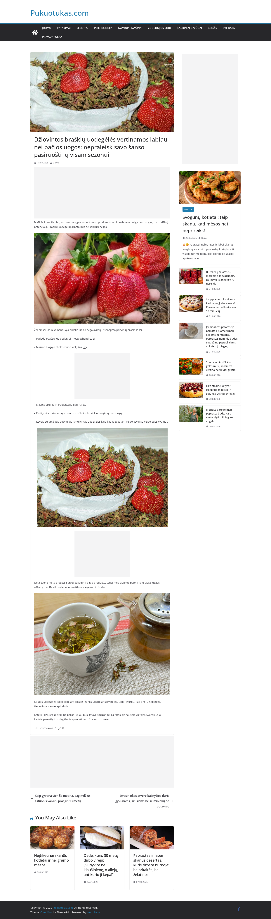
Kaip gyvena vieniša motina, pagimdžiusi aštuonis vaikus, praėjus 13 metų (63, 798)
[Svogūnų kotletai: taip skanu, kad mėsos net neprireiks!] (210, 187)
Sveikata (229, 28)
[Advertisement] (102, 192)
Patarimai (64, 28)
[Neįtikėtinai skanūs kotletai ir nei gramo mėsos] (52, 829)
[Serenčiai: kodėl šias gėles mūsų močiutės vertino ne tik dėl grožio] (191, 369)
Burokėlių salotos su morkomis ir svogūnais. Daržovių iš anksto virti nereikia (220, 277)
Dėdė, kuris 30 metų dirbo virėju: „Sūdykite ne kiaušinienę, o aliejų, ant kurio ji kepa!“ (101, 865)
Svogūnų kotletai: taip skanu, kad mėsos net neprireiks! (205, 223)
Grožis (212, 28)
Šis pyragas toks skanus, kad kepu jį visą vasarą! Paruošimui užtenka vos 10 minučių (221, 305)
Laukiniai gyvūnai (189, 28)
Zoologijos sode (159, 28)
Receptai (82, 28)
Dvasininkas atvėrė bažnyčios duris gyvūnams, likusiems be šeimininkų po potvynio (142, 801)
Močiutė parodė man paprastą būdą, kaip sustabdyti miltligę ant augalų (220, 415)
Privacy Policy (52, 36)
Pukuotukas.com (59, 13)
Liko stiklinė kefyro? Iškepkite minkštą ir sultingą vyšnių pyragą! (220, 389)
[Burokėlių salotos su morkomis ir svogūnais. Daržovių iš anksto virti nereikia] (191, 280)
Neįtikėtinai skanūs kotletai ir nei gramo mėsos (51, 860)
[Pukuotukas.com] (34, 32)
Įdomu (46, 28)
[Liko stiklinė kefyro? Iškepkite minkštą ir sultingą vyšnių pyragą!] (191, 392)
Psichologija (103, 28)
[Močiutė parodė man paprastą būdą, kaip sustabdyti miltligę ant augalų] (191, 418)
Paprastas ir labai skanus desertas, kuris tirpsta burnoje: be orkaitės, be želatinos (151, 865)
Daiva (56, 162)
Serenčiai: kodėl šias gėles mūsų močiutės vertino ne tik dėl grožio (220, 366)
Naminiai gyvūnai (130, 28)
